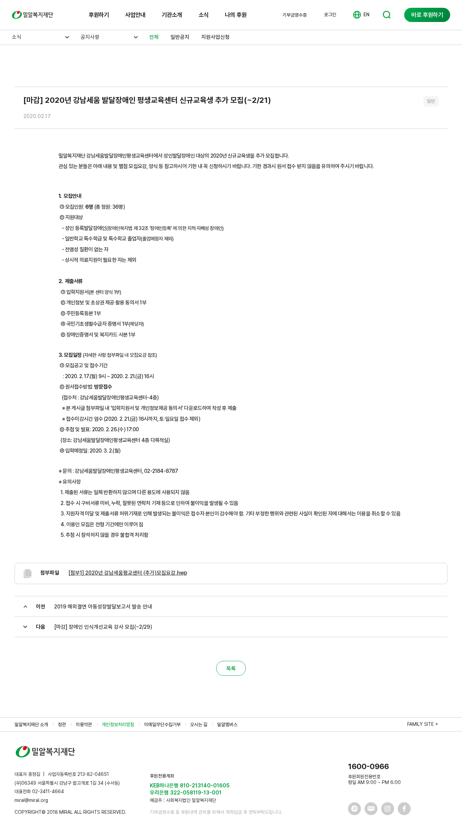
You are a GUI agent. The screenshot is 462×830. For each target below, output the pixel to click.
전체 (154, 37)
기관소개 (172, 14)
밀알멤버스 (227, 724)
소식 (204, 14)
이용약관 (84, 724)
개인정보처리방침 (118, 724)
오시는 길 (198, 724)
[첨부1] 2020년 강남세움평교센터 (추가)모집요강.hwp (127, 573)
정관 (62, 724)
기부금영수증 (294, 15)
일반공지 (179, 37)
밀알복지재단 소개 (31, 724)
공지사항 (89, 37)
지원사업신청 (215, 37)
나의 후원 (236, 14)
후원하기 (99, 14)
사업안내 (135, 14)
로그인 (330, 14)
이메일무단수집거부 (162, 724)
